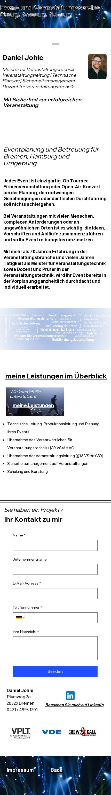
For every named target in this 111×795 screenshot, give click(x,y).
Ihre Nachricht (26, 631)
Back (56, 770)
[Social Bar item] (70, 695)
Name (19, 535)
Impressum (20, 770)
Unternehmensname (30, 559)
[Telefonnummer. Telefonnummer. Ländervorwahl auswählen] (21, 618)
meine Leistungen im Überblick (56, 376)
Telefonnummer (27, 607)
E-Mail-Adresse (27, 583)
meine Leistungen (33, 405)
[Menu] (55, 43)
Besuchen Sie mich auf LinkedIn (74, 705)
